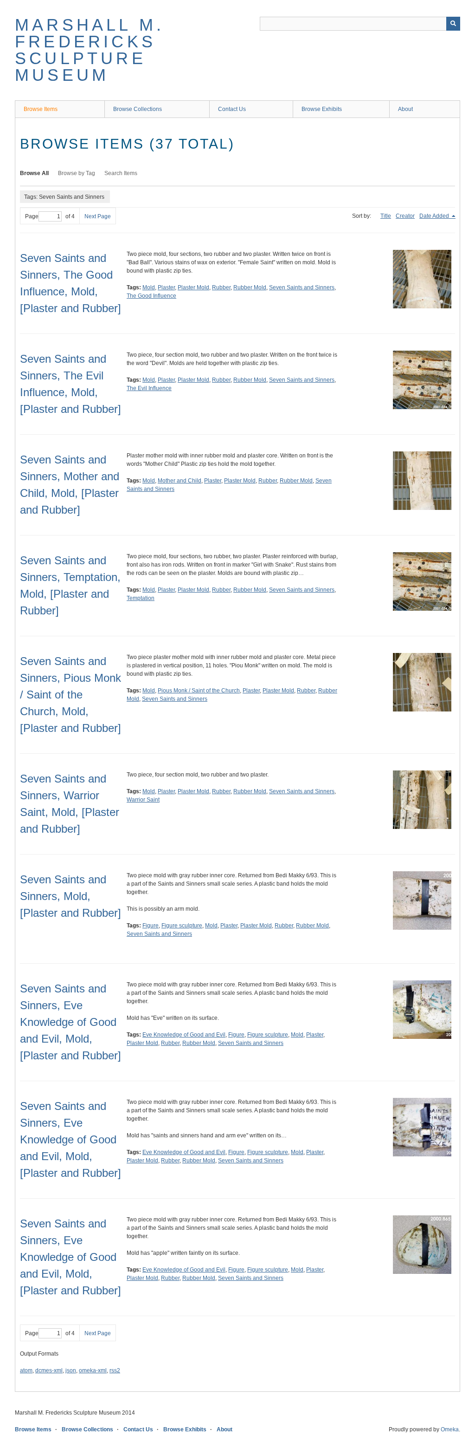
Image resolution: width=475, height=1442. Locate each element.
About (405, 109)
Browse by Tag (76, 173)
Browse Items (41, 109)
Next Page (97, 216)
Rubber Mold (249, 287)
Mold (148, 287)
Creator (405, 216)
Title (385, 216)
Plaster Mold (193, 287)
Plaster (166, 287)
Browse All (34, 173)
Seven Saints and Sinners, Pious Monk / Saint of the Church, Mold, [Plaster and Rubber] (70, 694)
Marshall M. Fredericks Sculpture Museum (89, 50)
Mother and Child (179, 480)
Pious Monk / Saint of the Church (199, 690)
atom (26, 1370)
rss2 (114, 1370)
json (70, 1370)
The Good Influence (151, 296)
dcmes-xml (49, 1370)
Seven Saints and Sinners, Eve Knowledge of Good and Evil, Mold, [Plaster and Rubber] (70, 1022)
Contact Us (232, 109)
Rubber (221, 287)
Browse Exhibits (322, 109)
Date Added (434, 216)
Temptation (140, 598)
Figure (150, 925)
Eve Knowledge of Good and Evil (183, 1034)
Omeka (450, 1429)
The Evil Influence (149, 388)
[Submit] (453, 24)
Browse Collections (137, 109)
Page (32, 216)
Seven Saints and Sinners (301, 287)
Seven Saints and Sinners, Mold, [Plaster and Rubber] (70, 896)
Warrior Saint (143, 799)
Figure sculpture (181, 925)
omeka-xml (93, 1370)
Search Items (120, 173)
